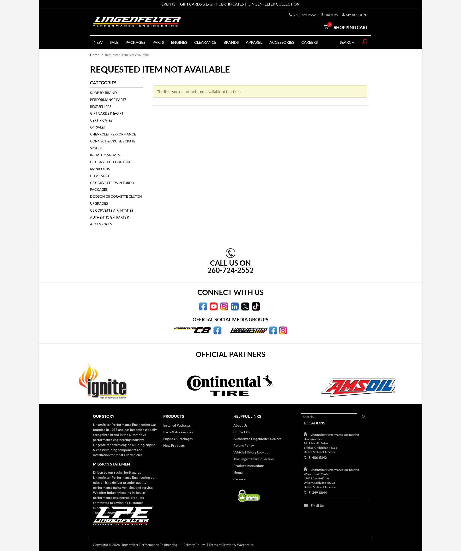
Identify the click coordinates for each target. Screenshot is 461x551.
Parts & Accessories (178, 432)
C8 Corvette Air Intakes (111, 210)
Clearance (205, 42)
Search (347, 42)
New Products (174, 445)
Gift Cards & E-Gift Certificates (106, 116)
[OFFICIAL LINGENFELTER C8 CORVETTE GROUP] (217, 330)
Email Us (317, 505)
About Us (240, 425)
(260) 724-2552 (304, 15)
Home (94, 55)
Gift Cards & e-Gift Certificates (212, 4)
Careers (239, 479)
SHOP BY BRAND (103, 93)
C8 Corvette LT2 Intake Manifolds (110, 165)
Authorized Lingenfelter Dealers (257, 439)
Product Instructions (248, 466)
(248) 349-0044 (315, 492)
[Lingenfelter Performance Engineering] (137, 22)
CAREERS (309, 42)
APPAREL (254, 42)
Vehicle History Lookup (250, 452)
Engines (179, 42)
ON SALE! (97, 127)
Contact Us (241, 432)
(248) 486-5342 (315, 457)
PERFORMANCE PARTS (108, 100)
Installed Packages (177, 425)
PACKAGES (135, 42)
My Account (356, 15)
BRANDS (231, 42)
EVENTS (168, 4)
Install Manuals (105, 155)
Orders (331, 15)
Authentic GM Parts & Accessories (109, 220)
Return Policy (243, 445)
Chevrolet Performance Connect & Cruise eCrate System (113, 141)
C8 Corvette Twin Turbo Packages (112, 186)
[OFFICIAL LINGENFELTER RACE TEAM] (273, 330)
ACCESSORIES (281, 42)
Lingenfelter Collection (274, 4)
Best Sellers (100, 106)
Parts (158, 42)
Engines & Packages (178, 439)
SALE (114, 42)
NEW (98, 42)
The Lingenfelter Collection (253, 459)
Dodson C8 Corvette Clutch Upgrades (116, 199)
